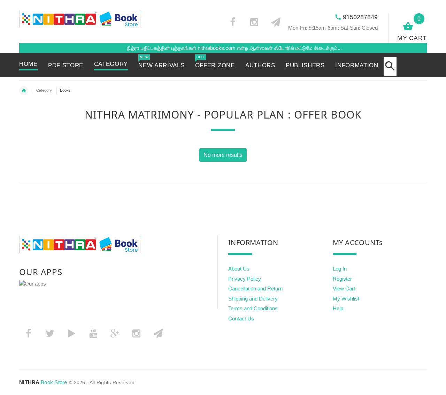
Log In (340, 269)
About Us (238, 269)
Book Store (43, 382)
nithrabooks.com (210, 48)
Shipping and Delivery (253, 299)
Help (338, 308)
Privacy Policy (244, 279)
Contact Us (241, 318)
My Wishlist (346, 299)
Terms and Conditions (253, 308)
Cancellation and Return (255, 288)
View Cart (344, 288)
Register (342, 279)
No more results (223, 155)
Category (44, 90)
